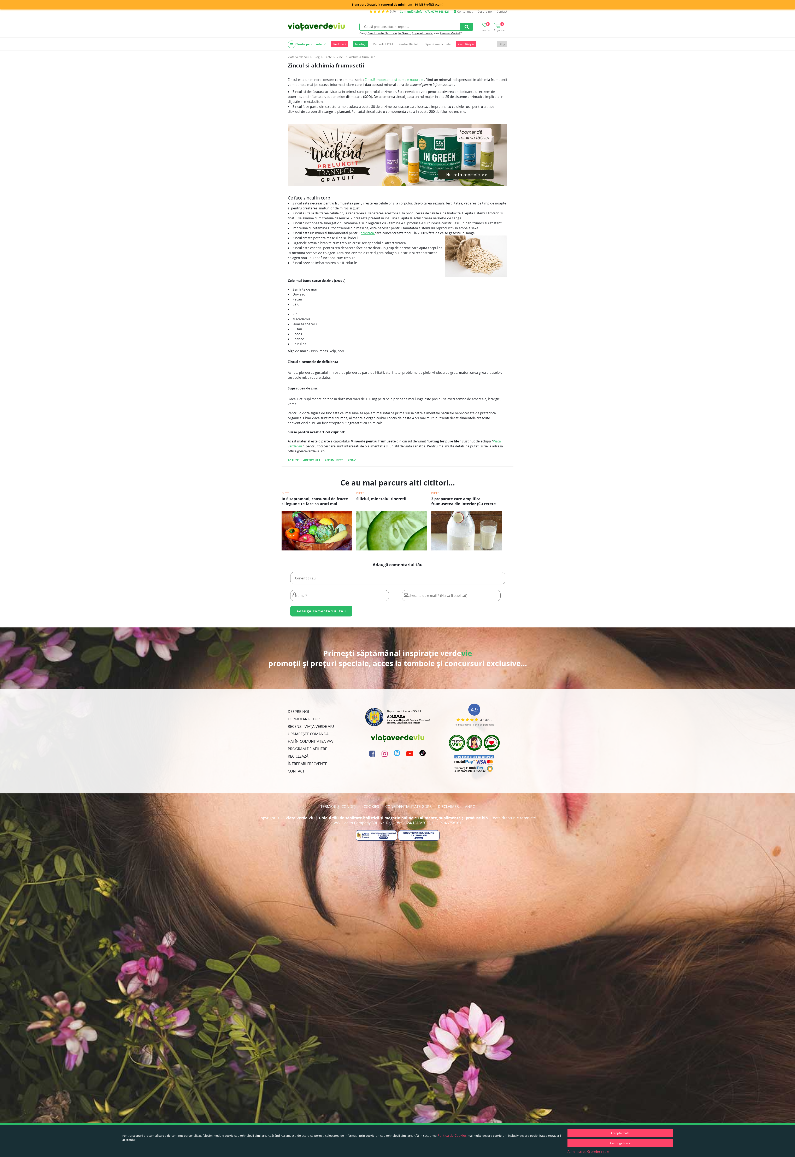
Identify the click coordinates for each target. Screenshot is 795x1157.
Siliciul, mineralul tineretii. (381, 498)
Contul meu (464, 11)
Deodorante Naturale (382, 33)
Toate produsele (309, 44)
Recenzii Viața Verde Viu (311, 726)
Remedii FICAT (383, 44)
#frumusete (334, 460)
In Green (404, 33)
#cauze (293, 460)
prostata (367, 233)
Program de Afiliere (307, 748)
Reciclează (298, 756)
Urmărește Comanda (308, 733)
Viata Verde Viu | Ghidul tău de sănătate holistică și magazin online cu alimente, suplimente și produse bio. (387, 817)
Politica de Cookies (452, 1135)
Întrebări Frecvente (307, 763)
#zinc (352, 460)
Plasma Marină (450, 33)
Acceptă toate (620, 1133)
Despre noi (485, 11)
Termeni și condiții (338, 806)
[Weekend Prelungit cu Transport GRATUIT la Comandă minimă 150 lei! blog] (397, 155)
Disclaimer (448, 806)
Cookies (371, 806)
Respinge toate (620, 1143)
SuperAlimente (422, 33)
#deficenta (311, 460)
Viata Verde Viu (298, 57)
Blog (502, 44)
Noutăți (360, 44)
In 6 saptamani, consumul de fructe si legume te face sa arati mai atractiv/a (315, 501)
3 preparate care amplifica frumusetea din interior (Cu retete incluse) (463, 501)
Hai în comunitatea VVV (311, 741)
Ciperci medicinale (437, 44)
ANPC (470, 806)
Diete (285, 493)
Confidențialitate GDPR (408, 806)
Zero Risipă (466, 44)
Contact (502, 11)
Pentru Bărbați (409, 44)
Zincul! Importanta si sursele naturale (394, 79)
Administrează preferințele (588, 1151)
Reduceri (339, 44)
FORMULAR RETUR (304, 718)
